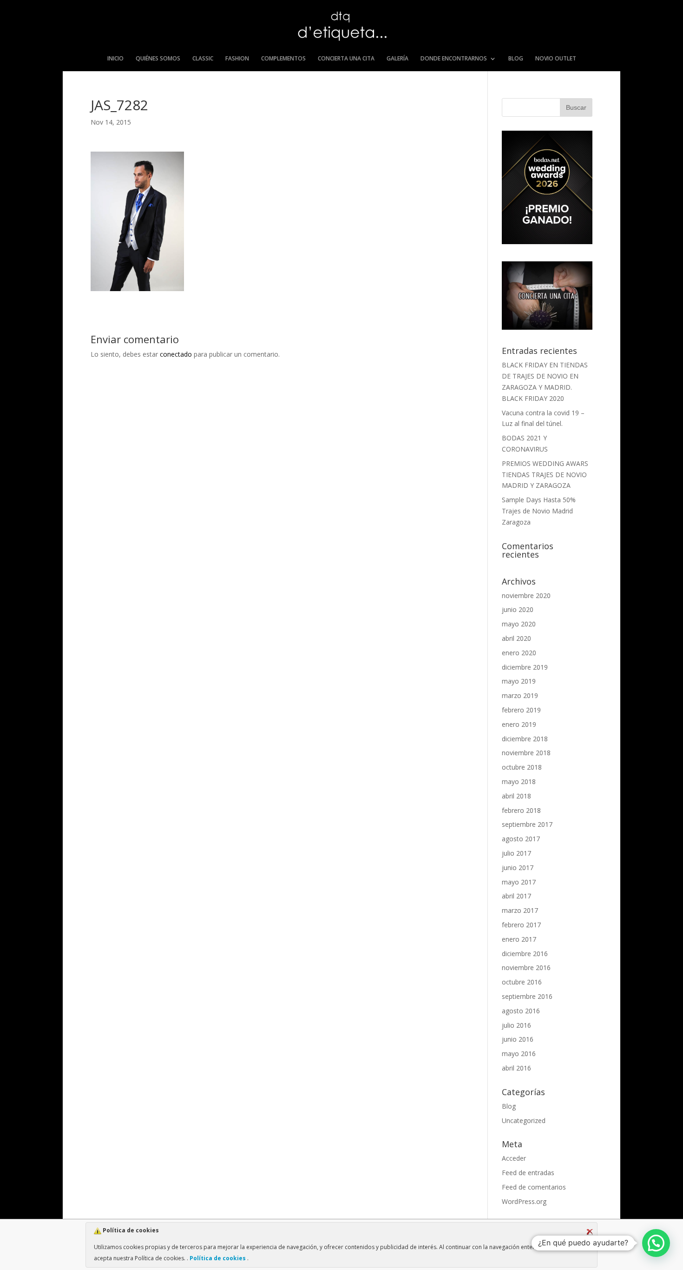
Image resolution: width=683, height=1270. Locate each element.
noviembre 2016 (526, 967)
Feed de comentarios (534, 1187)
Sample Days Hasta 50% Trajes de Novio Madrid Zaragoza (539, 510)
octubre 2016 (522, 981)
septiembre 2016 (527, 996)
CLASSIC (202, 58)
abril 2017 (516, 895)
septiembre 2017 (527, 824)
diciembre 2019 (525, 667)
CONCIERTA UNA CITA (346, 58)
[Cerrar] (589, 1232)
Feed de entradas (528, 1172)
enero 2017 (519, 939)
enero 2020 (519, 652)
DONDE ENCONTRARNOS (453, 58)
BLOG (515, 58)
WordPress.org (524, 1201)
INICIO (115, 58)
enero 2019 (519, 724)
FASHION (237, 58)
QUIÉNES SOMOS (158, 58)
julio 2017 (516, 853)
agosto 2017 (521, 838)
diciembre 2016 (525, 953)
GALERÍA (397, 58)
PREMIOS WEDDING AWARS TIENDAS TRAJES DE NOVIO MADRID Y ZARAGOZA (545, 474)
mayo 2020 (519, 623)
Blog (509, 1106)
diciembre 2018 (525, 738)
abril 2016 (516, 1068)
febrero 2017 (521, 924)
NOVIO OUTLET (555, 58)
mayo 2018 (519, 781)
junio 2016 (517, 1039)
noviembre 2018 (526, 752)
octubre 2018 (522, 767)
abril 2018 (516, 795)
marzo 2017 (520, 910)
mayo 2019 (519, 681)
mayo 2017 (519, 882)
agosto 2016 (521, 1010)
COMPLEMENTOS (283, 58)
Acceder (514, 1158)
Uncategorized (523, 1120)
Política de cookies (217, 1258)
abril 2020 (516, 638)
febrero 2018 (521, 810)
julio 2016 (516, 1025)
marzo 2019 (520, 695)
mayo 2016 (519, 1053)
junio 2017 (517, 867)
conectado (176, 354)
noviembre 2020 (526, 595)
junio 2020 (517, 609)
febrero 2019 (521, 709)
